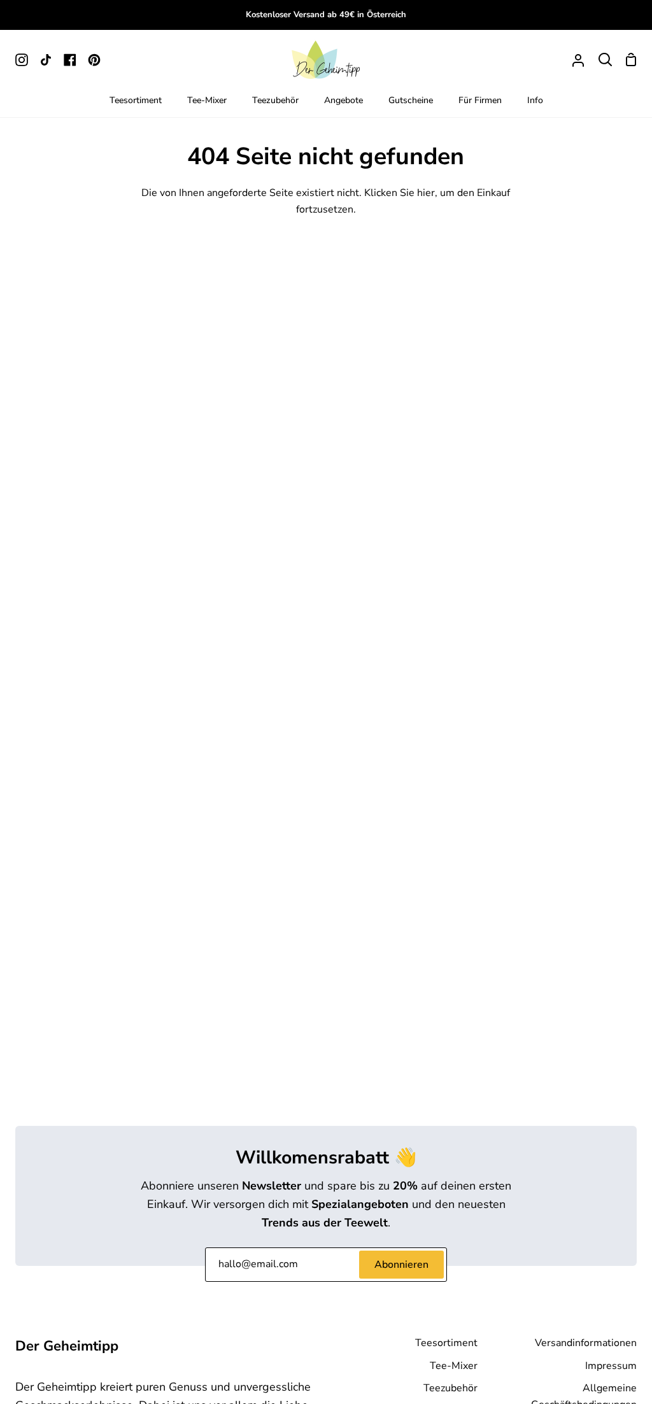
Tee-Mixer (454, 1366)
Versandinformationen (586, 1343)
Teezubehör (450, 1388)
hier (426, 193)
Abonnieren (401, 1265)
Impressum (611, 1366)
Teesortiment (446, 1343)
